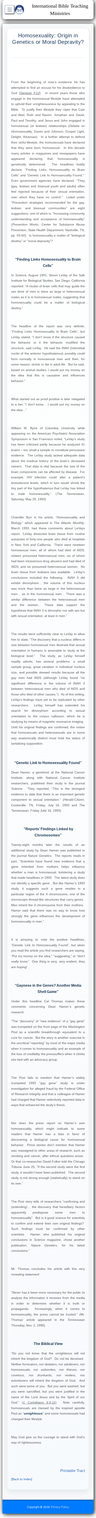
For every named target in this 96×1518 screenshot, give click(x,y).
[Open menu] (10, 9)
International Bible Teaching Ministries (60, 9)
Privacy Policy (60, 1507)
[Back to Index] (21, 1479)
